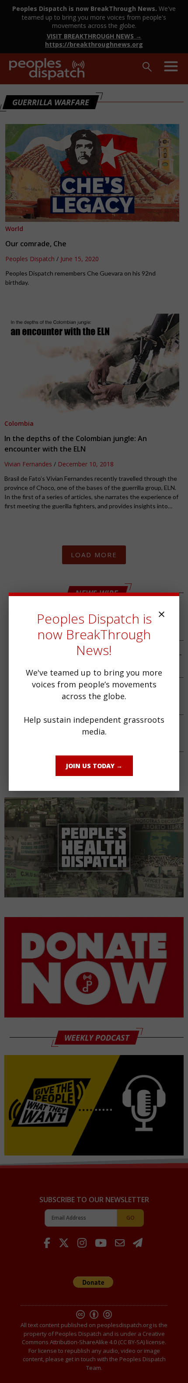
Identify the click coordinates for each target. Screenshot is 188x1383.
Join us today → (94, 766)
